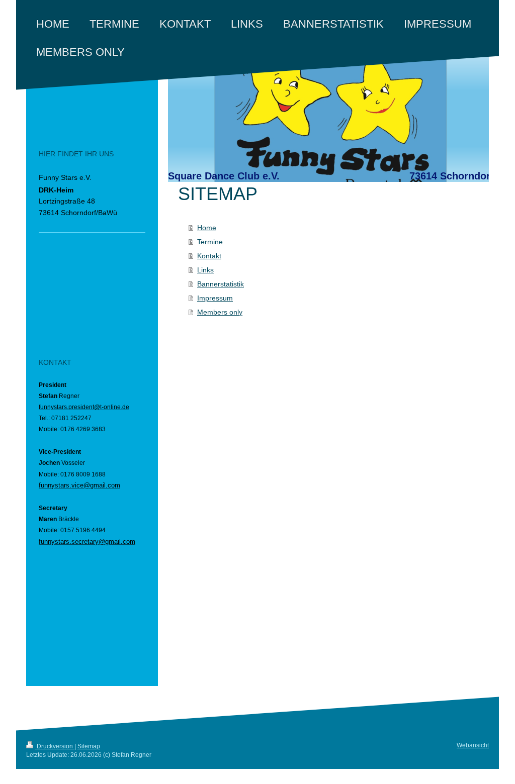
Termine (210, 242)
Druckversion (54, 746)
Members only (219, 312)
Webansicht (473, 745)
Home (206, 228)
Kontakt (209, 256)
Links (205, 270)
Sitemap (88, 746)
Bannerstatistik (220, 284)
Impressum (215, 298)
